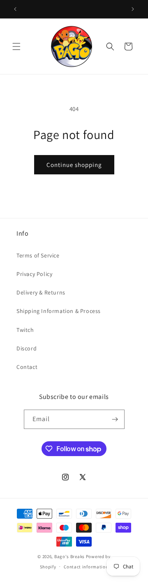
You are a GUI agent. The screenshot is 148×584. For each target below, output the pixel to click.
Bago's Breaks (69, 556)
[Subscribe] (115, 419)
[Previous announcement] (15, 9)
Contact (26, 367)
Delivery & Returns (40, 292)
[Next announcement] (133, 9)
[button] (16, 46)
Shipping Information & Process (58, 311)
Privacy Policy (34, 274)
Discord (26, 348)
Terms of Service (38, 255)
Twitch (25, 330)
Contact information (86, 567)
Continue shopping (74, 165)
